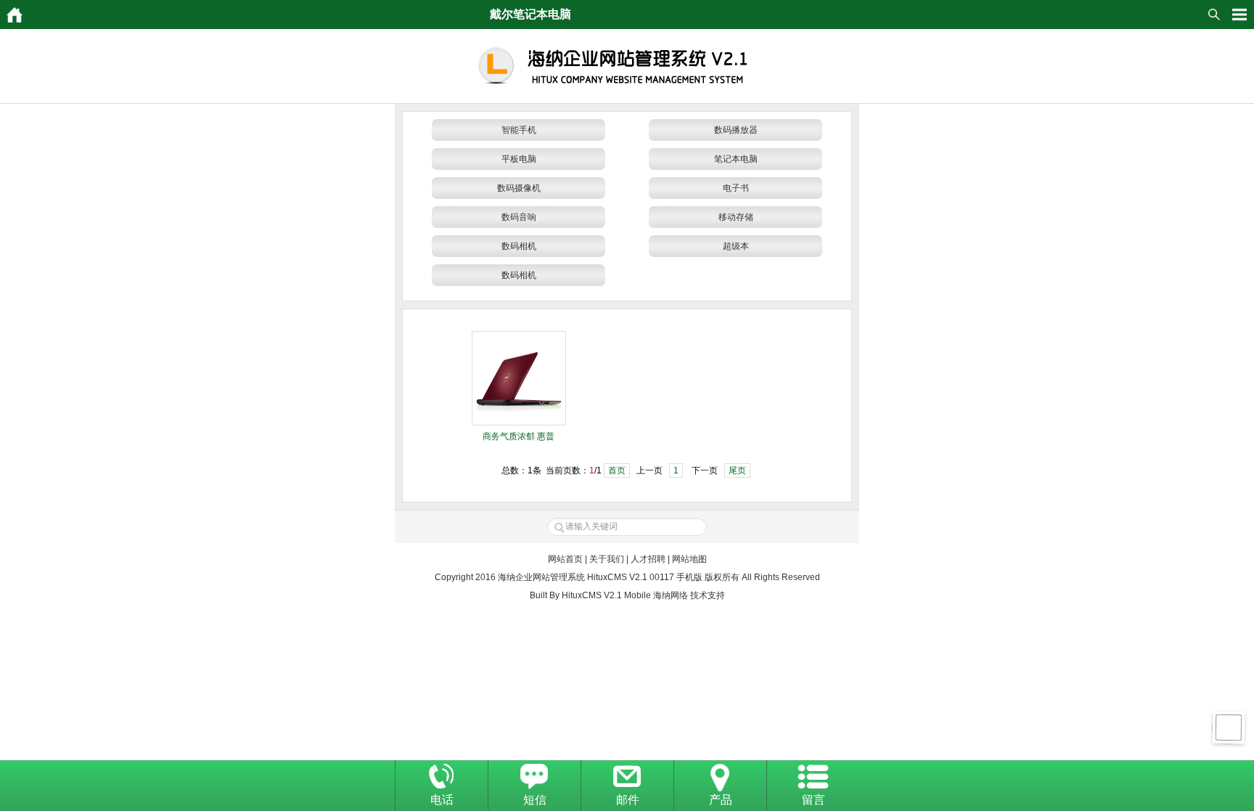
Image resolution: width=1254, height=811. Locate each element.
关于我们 (606, 559)
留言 (813, 800)
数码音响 (518, 217)
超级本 (736, 246)
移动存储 (735, 217)
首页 (617, 470)
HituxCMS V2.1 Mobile (606, 595)
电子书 (736, 188)
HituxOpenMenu (1239, 14)
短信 (534, 800)
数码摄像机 (519, 188)
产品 (720, 800)
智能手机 (518, 130)
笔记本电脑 (736, 159)
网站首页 (565, 559)
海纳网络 (670, 595)
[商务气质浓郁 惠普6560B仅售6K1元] (519, 422)
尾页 (737, 470)
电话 (442, 800)
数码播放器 (736, 130)
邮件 (627, 800)
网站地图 (689, 559)
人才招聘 (648, 559)
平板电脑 (518, 159)
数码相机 (518, 246)
